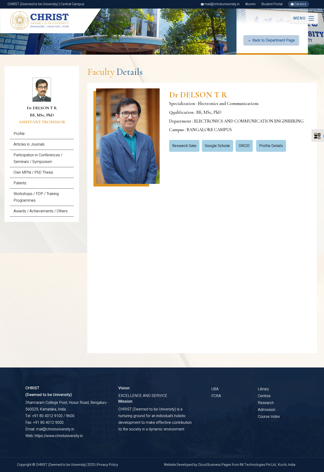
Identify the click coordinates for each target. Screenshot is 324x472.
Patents (20, 183)
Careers (300, 4)
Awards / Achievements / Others (41, 211)
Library (263, 389)
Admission (266, 410)
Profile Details (271, 146)
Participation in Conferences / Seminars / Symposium (38, 158)
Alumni (250, 4)
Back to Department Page (273, 40)
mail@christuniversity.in (222, 4)
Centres (264, 396)
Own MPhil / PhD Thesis (33, 172)
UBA (215, 389)
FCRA (216, 396)
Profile (19, 134)
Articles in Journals (29, 144)
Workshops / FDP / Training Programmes (36, 197)
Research (266, 403)
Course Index (269, 417)
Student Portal (271, 4)
